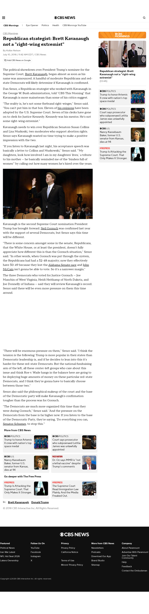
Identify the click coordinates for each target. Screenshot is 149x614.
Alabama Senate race (62, 265)
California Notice (69, 552)
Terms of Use (67, 560)
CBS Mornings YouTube (74, 25)
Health (55, 25)
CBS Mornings (11, 25)
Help (124, 562)
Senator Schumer (14, 424)
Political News (7, 548)
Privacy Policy (68, 548)
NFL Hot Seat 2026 (10, 556)
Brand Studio (97, 560)
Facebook (36, 552)
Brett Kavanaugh (36, 74)
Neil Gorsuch (49, 228)
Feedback (127, 566)
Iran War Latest (7, 552)
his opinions (66, 108)
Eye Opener (32, 25)
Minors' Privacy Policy (72, 565)
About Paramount (131, 548)
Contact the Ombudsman (134, 571)
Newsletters (97, 548)
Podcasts (95, 552)
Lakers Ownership (9, 560)
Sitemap (95, 565)
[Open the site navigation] (23, 17)
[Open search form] (144, 17)
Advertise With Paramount (135, 552)
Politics (45, 25)
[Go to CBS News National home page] (64, 17)
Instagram (36, 556)
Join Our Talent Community (129, 556)
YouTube (35, 548)
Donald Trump (40, 502)
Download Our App (101, 556)
